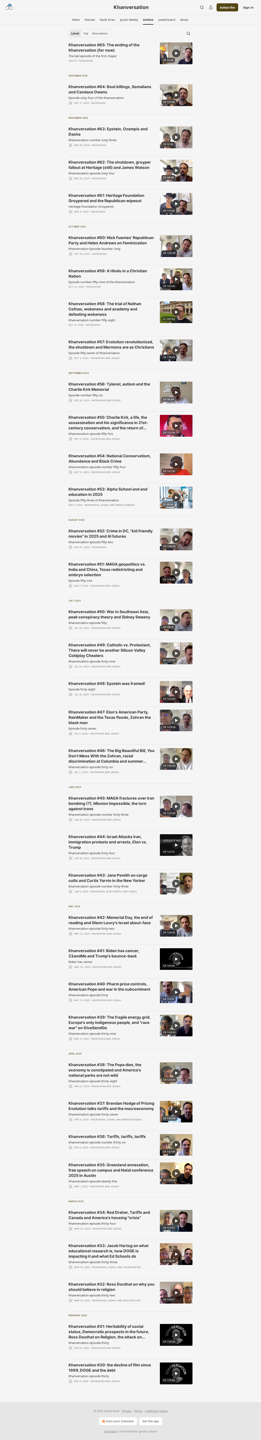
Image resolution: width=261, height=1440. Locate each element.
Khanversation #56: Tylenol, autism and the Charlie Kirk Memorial (109, 387)
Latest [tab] (75, 33)
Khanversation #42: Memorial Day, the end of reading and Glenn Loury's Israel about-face (111, 920)
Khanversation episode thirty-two (92, 1295)
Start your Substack (120, 1421)
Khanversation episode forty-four (92, 853)
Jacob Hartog (132, 1267)
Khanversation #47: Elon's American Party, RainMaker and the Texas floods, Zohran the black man (110, 717)
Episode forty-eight (82, 689)
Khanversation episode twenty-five (93, 1181)
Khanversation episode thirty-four (92, 1223)
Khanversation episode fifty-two (91, 542)
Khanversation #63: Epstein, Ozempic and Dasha (108, 132)
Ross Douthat (132, 1300)
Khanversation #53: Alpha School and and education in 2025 (108, 492)
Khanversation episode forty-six (91, 767)
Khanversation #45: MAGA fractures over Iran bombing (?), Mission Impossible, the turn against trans (111, 803)
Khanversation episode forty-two (91, 928)
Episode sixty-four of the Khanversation (96, 98)
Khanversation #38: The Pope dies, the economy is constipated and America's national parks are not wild (105, 1070)
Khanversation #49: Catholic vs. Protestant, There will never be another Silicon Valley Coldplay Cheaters (110, 650)
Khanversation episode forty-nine (92, 661)
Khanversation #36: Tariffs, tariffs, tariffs (107, 1136)
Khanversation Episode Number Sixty (95, 249)
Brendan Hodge (132, 1119)
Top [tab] (85, 33)
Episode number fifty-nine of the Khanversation (102, 282)
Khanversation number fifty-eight (92, 320)
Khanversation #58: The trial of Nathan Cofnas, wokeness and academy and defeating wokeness (105, 309)
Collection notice (156, 1411)
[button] (76, 20)
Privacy (127, 1411)
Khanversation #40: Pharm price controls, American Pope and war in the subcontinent (109, 987)
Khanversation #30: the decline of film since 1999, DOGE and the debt (110, 1368)
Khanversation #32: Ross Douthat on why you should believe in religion (112, 1287)
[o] (176, 53)
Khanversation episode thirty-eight (93, 1081)
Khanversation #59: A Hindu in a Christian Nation (108, 274)
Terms (138, 1411)
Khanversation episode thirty (89, 1343)
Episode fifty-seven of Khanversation (94, 353)
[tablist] (89, 33)
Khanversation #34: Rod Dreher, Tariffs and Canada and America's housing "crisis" (109, 1215)
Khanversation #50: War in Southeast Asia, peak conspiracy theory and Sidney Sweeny (109, 614)
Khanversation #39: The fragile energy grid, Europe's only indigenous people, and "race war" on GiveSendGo (109, 1022)
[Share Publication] (211, 7)
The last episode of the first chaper (93, 56)
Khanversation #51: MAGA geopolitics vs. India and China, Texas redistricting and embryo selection (107, 569)
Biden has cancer (80, 962)
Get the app (150, 1421)
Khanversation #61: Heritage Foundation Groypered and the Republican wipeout (106, 198)
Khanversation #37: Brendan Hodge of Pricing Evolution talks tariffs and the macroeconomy (111, 1106)
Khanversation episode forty (88, 995)
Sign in (248, 7)
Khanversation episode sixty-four (92, 173)
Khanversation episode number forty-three (98, 814)
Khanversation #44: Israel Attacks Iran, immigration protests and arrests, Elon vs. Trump (108, 842)
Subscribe (227, 7)
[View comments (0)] (99, 150)
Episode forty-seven (82, 728)
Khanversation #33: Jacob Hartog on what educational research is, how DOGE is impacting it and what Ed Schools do (108, 1251)
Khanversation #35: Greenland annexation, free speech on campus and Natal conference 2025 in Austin (111, 1170)
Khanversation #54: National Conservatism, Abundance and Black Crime (110, 459)
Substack (110, 1431)
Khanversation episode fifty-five (91, 434)
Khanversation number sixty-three (92, 140)
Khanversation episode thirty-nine (92, 1033)
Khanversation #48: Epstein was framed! (107, 683)
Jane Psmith (113, 891)
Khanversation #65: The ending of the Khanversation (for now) (104, 48)
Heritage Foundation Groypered (91, 206)
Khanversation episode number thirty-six (97, 1142)
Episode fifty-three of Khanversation (94, 500)
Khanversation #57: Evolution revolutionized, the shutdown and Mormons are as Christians (111, 345)
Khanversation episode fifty (88, 623)
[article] (130, 55)
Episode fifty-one (80, 580)
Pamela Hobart (125, 505)
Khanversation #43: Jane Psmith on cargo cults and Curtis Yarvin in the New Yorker (108, 878)
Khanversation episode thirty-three (93, 1262)
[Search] (202, 7)
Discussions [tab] (99, 33)
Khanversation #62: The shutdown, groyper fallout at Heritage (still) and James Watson (110, 165)
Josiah (115, 358)
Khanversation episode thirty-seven (93, 1114)
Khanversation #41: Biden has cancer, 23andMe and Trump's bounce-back (104, 953)
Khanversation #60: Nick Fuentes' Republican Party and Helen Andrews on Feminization (111, 240)
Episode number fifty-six (86, 395)
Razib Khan (86, 60)
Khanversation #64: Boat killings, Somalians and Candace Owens (110, 89)
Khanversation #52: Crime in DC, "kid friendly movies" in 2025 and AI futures (111, 534)
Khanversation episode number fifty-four (97, 467)
